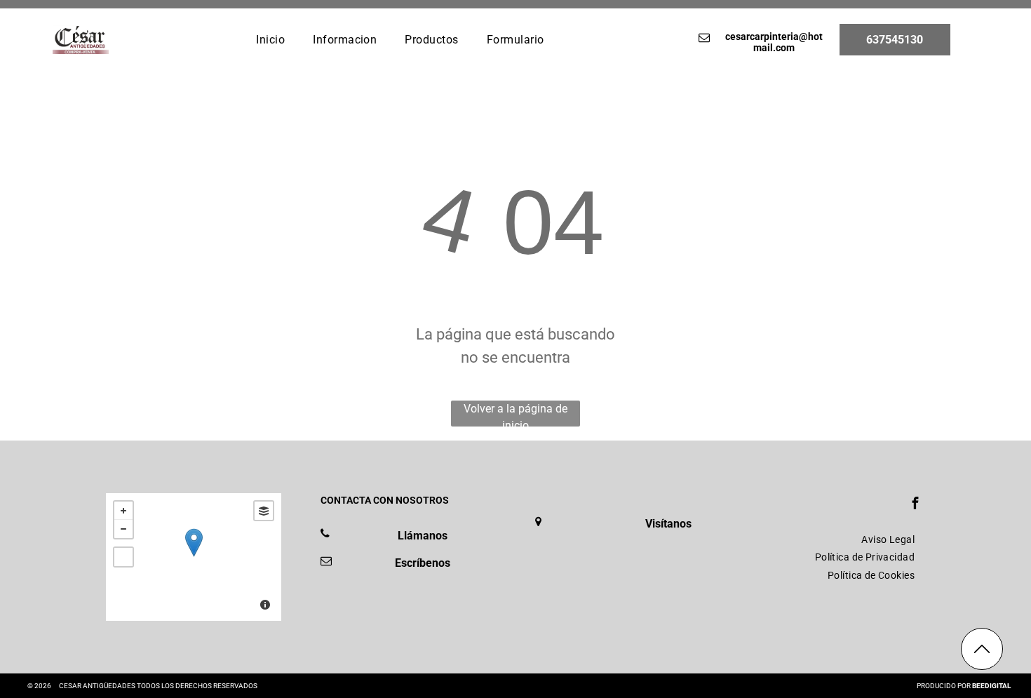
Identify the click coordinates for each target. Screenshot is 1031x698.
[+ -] (193, 557)
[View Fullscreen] (123, 557)
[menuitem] (270, 39)
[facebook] (915, 504)
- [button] (123, 529)
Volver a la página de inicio (515, 414)
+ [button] (123, 511)
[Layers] (264, 511)
